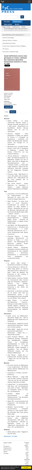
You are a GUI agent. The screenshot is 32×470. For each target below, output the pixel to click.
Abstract (12, 112)
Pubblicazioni (17, 21)
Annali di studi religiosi (8, 37)
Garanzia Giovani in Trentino (9, 40)
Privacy (6, 453)
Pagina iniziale (6, 27)
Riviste (23, 27)
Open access (8, 24)
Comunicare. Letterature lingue (10, 51)
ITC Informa (5, 49)
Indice (6, 112)
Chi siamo (7, 21)
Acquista (7, 107)
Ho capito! (26, 467)
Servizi (17, 24)
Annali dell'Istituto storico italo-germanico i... (16, 29)
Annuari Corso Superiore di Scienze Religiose (14, 46)
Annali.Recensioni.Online (8, 43)
